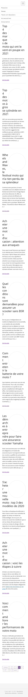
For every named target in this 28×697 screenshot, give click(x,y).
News (3, 11)
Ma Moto (20, 691)
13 (10, 670)
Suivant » (15, 670)
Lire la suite (5, 80)
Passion (4, 8)
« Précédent (5, 667)
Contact (20, 693)
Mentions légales (11, 693)
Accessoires (6, 18)
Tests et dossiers (8, 15)
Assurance (5, 22)
